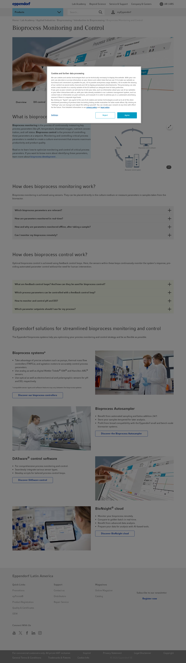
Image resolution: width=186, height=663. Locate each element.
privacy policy (91, 107)
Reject (105, 115)
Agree (127, 115)
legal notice (105, 107)
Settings (54, 115)
